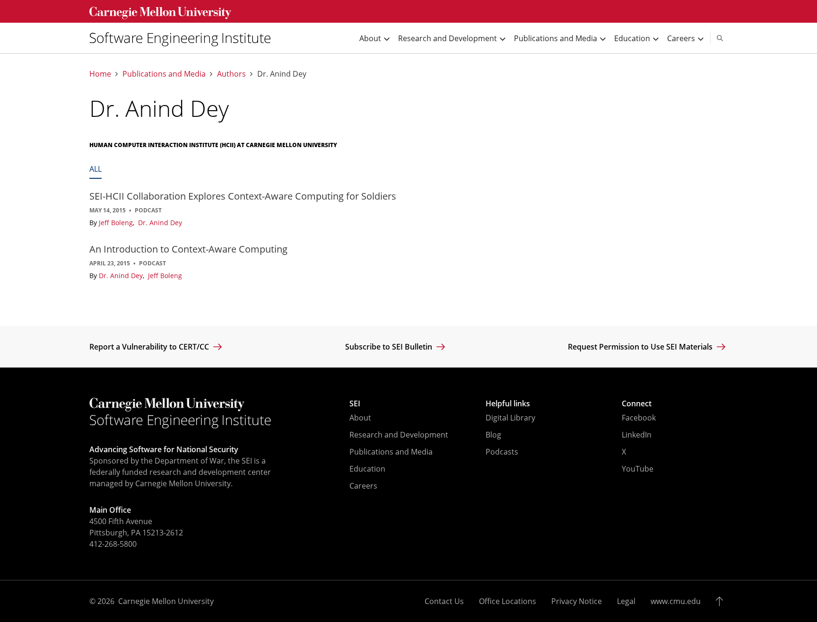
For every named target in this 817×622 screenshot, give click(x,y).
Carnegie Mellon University (166, 601)
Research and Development (398, 434)
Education (367, 469)
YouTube (637, 469)
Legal (626, 601)
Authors (231, 74)
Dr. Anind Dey (160, 222)
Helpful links (508, 403)
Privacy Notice (576, 601)
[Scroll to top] (722, 601)
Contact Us (444, 601)
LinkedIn (637, 434)
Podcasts (502, 452)
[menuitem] (183, 37)
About (360, 417)
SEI (354, 403)
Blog (493, 434)
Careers (363, 486)
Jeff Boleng (117, 222)
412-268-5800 (113, 544)
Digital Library (510, 417)
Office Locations (507, 601)
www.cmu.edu (676, 601)
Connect (637, 403)
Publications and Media (164, 74)
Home (100, 74)
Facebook (639, 417)
